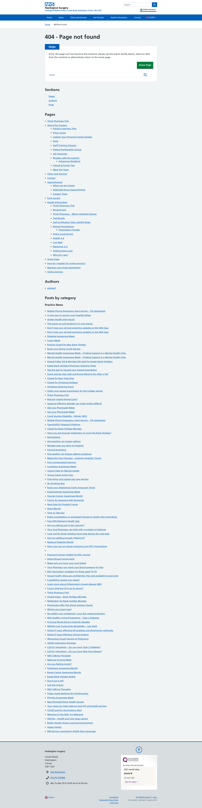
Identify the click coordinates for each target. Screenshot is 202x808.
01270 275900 (57, 777)
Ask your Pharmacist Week (61, 407)
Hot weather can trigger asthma (64, 441)
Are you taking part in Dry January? (66, 525)
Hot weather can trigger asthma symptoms (69, 454)
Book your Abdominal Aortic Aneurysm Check (71, 487)
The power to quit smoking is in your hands (69, 323)
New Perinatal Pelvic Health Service (65, 702)
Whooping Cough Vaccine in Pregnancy (68, 639)
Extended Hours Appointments (69, 189)
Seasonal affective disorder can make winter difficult (74, 403)
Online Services (55, 272)
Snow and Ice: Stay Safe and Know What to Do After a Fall (77, 374)
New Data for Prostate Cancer (62, 504)
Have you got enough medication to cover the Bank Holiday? (79, 433)
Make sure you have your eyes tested (66, 563)
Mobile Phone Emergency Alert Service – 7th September (76, 311)
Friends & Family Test (64, 165)
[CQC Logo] (131, 762)
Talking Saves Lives (63, 251)
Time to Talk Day (56, 513)
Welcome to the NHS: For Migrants (65, 714)
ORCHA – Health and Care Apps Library (67, 718)
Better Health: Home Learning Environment (70, 723)
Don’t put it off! (55, 681)
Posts (51, 104)
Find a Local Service (63, 234)
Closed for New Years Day (60, 378)
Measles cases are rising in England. (65, 445)
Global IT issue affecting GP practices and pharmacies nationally (80, 630)
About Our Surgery (57, 125)
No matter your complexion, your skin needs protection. (76, 613)
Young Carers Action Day (60, 475)
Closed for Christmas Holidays (62, 382)
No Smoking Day (56, 483)
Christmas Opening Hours (60, 386)
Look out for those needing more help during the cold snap (78, 533)
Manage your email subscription (64, 267)
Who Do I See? (60, 255)
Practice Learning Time (64, 128)
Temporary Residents (69, 161)
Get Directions (57, 772)
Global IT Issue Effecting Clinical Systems (68, 634)
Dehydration (53, 437)
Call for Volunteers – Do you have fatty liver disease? (74, 651)
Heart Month (54, 508)
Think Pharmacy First (58, 121)
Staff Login (114, 803)
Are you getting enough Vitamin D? (66, 538)
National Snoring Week (59, 660)
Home (49, 17)
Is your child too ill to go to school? (65, 588)
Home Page (145, 65)
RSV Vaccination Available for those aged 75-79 (72, 571)
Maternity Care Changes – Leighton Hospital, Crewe (74, 458)
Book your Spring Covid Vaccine (63, 349)
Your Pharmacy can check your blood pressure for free (75, 567)
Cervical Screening (56, 449)
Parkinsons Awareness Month (62, 668)
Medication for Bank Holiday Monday (67, 601)
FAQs (55, 141)
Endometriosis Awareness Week (63, 492)
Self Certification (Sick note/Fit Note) (71, 222)
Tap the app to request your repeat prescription (72, 370)
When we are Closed (63, 185)
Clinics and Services (78, 17)
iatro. (155, 797)
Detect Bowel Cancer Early (61, 559)
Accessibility (113, 797)
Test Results (59, 218)
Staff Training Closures (64, 145)
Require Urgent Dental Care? (62, 399)
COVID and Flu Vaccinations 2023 (64, 710)
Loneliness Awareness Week (61, 466)
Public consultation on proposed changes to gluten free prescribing (82, 517)
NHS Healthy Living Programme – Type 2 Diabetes (73, 618)
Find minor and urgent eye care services (67, 479)
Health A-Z (58, 238)
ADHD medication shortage (61, 643)
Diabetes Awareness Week (61, 336)
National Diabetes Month (60, 542)
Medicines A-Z (60, 246)
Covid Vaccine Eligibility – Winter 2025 (67, 416)
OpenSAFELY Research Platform (63, 424)
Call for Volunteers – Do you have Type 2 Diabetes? (74, 647)
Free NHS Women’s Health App (63, 521)
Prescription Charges (69, 230)
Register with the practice (66, 158)
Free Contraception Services (61, 462)
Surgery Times (60, 194)
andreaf (51, 288)
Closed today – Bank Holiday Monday (67, 596)
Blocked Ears (59, 210)
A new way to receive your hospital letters (69, 315)
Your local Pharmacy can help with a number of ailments (76, 529)
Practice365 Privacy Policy (108, 800)
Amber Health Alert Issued (61, 319)
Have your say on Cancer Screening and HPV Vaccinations (77, 546)
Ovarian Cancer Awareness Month (65, 496)
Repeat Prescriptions (63, 226)
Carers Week (54, 340)
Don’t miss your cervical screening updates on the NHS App (77, 328)
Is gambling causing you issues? (63, 580)
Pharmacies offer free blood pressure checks (70, 605)
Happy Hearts (54, 727)
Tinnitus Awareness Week (60, 697)
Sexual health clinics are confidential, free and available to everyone (82, 575)
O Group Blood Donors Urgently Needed (68, 622)
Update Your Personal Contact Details (72, 137)
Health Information (119, 17)
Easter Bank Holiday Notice (61, 676)
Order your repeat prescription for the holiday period (75, 391)
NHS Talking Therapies (59, 655)
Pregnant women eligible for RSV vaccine (68, 554)
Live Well (57, 242)
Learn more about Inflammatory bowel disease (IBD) (74, 584)
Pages (52, 96)
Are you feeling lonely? (59, 664)
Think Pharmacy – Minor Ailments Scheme (75, 214)
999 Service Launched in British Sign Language (71, 731)
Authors (53, 100)
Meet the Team (61, 169)
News (61, 17)
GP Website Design (143, 797)
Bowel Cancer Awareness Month (64, 672)
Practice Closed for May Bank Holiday (66, 344)
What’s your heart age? (59, 609)
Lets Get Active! (55, 685)
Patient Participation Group (67, 149)
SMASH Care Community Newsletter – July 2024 (72, 626)
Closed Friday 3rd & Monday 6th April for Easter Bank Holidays (79, 361)
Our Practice (98, 17)
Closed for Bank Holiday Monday (64, 428)
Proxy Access (59, 132)
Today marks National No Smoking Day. (68, 693)
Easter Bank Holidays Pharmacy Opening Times (71, 365)
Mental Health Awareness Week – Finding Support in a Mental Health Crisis (86, 353)
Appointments (54, 182)
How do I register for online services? (66, 263)
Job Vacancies (60, 153)
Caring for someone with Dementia (65, 500)
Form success (53, 198)
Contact (137, 17)
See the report (131, 782)
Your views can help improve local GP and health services (76, 706)
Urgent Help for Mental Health (63, 471)
